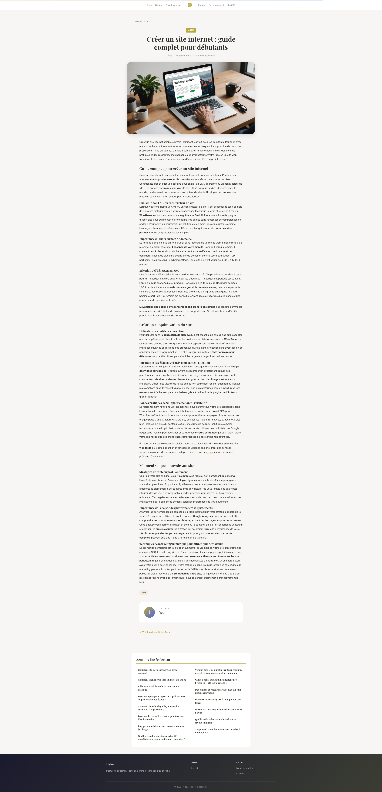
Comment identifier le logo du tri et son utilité (162, 679)
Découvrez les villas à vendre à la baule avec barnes (218, 711)
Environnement (216, 5)
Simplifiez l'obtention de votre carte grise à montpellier (217, 731)
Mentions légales (244, 768)
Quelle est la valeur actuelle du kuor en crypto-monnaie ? (215, 721)
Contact (240, 773)
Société (231, 5)
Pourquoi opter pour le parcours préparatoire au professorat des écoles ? (161, 698)
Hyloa (110, 764)
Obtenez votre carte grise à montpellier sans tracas (218, 701)
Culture (158, 5)
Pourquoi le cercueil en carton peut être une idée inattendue (161, 718)
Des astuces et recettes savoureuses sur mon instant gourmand (218, 691)
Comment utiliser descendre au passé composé (157, 671)
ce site (210, 452)
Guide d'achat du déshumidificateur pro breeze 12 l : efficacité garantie (216, 681)
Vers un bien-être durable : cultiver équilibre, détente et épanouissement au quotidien (219, 671)
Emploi (201, 5)
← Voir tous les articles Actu (154, 632)
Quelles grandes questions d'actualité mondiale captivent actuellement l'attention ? (161, 738)
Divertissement (173, 5)
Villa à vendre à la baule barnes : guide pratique (158, 688)
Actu (149, 5)
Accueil (138, 21)
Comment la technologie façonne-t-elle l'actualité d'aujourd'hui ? (158, 708)
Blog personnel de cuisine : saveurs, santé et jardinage (161, 728)
